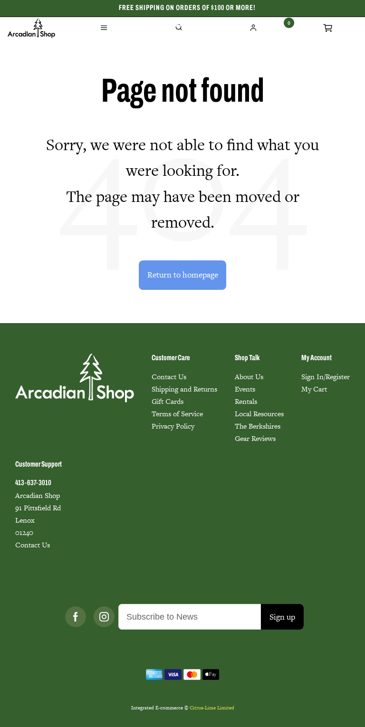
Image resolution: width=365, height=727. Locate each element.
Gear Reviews (255, 438)
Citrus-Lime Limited (212, 707)
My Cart (314, 389)
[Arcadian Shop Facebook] (75, 616)
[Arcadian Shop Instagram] (104, 616)
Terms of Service (177, 414)
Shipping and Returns (184, 389)
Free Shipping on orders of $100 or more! (187, 8)
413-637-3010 (33, 483)
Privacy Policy (173, 426)
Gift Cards (167, 401)
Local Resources (259, 414)
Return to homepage (182, 274)
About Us (249, 377)
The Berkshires (257, 426)
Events (245, 389)
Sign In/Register (325, 377)
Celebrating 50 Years (187, 25)
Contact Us (169, 377)
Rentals (246, 401)
